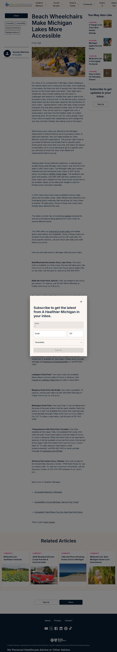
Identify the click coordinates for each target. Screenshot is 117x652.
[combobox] (58, 342)
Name (37, 323)
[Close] (81, 301)
